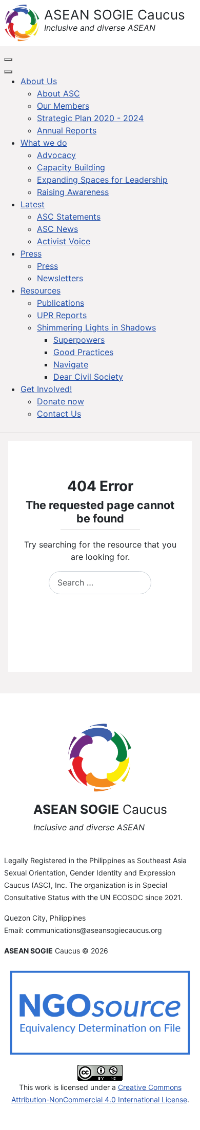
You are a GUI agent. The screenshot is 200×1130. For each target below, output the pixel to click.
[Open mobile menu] (8, 59)
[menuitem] (39, 81)
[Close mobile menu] (8, 71)
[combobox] (100, 582)
